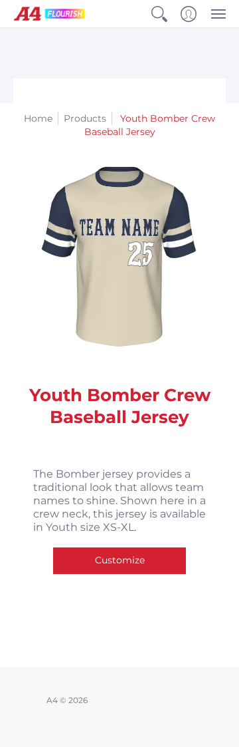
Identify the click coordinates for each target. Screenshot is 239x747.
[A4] (49, 13)
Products (85, 118)
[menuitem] (159, 13)
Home (38, 118)
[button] (159, 13)
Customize (120, 560)
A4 (52, 700)
